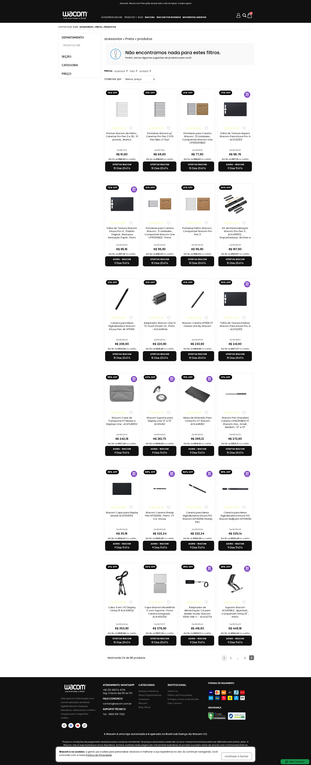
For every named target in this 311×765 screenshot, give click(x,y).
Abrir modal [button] (244, 15)
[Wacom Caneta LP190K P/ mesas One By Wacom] (197, 299)
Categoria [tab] (70, 65)
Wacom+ (143, 703)
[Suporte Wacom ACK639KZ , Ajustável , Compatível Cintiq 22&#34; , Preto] (235, 583)
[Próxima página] (251, 657)
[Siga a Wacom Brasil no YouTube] (77, 725)
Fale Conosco (175, 703)
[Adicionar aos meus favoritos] (131, 128)
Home (75, 27)
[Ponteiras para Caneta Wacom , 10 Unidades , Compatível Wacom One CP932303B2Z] (197, 109)
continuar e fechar (236, 756)
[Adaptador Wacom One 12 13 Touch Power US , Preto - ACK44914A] (159, 299)
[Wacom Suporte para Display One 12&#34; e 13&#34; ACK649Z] (159, 393)
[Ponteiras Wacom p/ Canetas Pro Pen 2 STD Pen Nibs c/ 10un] (159, 109)
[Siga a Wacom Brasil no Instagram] (64, 725)
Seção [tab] (66, 56)
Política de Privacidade (180, 695)
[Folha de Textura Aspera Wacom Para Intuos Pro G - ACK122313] (235, 109)
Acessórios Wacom (111, 17)
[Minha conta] (238, 15)
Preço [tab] (66, 74)
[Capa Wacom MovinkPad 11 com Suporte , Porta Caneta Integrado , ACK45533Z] (159, 583)
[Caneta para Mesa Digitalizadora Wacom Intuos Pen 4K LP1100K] (121, 299)
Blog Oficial (144, 707)
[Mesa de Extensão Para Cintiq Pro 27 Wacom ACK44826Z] (197, 393)
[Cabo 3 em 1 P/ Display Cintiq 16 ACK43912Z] (121, 583)
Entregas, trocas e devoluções (183, 699)
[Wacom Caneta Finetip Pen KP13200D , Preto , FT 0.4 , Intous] (159, 488)
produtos (144, 71)
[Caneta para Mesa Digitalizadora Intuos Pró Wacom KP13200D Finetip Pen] (197, 488)
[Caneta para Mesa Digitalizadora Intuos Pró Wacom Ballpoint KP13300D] (235, 488)
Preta (132, 71)
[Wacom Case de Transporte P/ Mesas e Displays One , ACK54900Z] (121, 393)
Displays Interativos (148, 691)
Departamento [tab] (73, 37)
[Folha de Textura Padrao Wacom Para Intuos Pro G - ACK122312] (235, 299)
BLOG (140, 17)
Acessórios (143, 699)
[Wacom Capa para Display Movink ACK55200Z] (121, 488)
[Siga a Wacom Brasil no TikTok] (84, 725)
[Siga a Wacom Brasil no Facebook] (71, 725)
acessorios (119, 71)
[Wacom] (75, 15)
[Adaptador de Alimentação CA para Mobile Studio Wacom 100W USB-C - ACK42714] (197, 583)
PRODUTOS (130, 17)
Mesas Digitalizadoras (149, 695)
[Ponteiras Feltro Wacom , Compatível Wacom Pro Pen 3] (197, 204)
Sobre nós (173, 691)
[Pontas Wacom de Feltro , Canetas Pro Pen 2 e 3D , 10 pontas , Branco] (121, 109)
